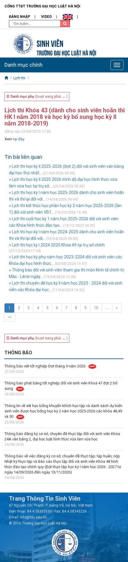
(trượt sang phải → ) (37, 96)
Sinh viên (50, 42)
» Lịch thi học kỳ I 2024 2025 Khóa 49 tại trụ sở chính (57, 245)
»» (10, 317)
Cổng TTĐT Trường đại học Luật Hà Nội (42, 6)
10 (96, 308)
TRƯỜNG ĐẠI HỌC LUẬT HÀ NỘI (66, 52)
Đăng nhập (19, 17)
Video (46, 17)
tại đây (18, 139)
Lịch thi (19, 78)
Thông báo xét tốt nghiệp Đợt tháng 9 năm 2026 (44, 366)
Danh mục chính (23, 65)
